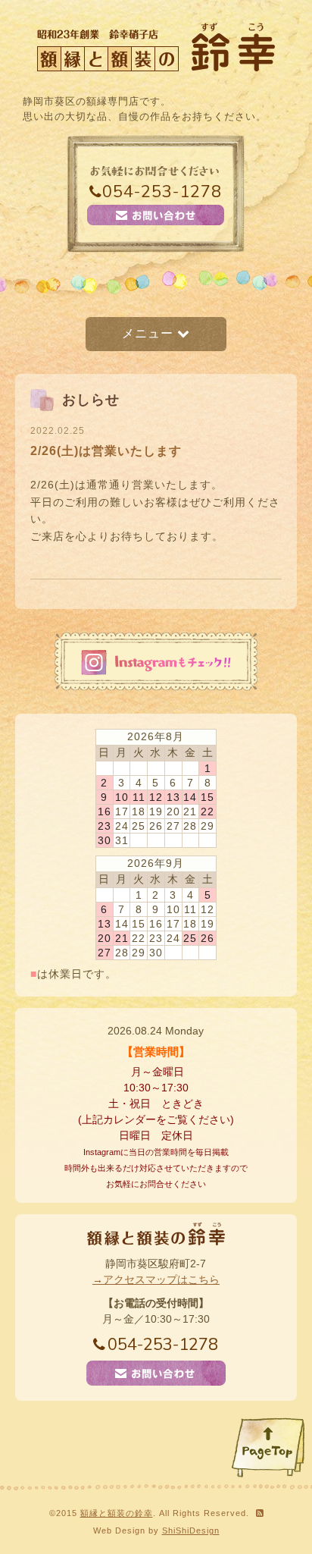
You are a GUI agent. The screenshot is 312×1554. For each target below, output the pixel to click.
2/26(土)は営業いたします (106, 450)
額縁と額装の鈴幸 (116, 1513)
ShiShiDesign (191, 1530)
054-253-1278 (162, 192)
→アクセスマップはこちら (156, 1279)
